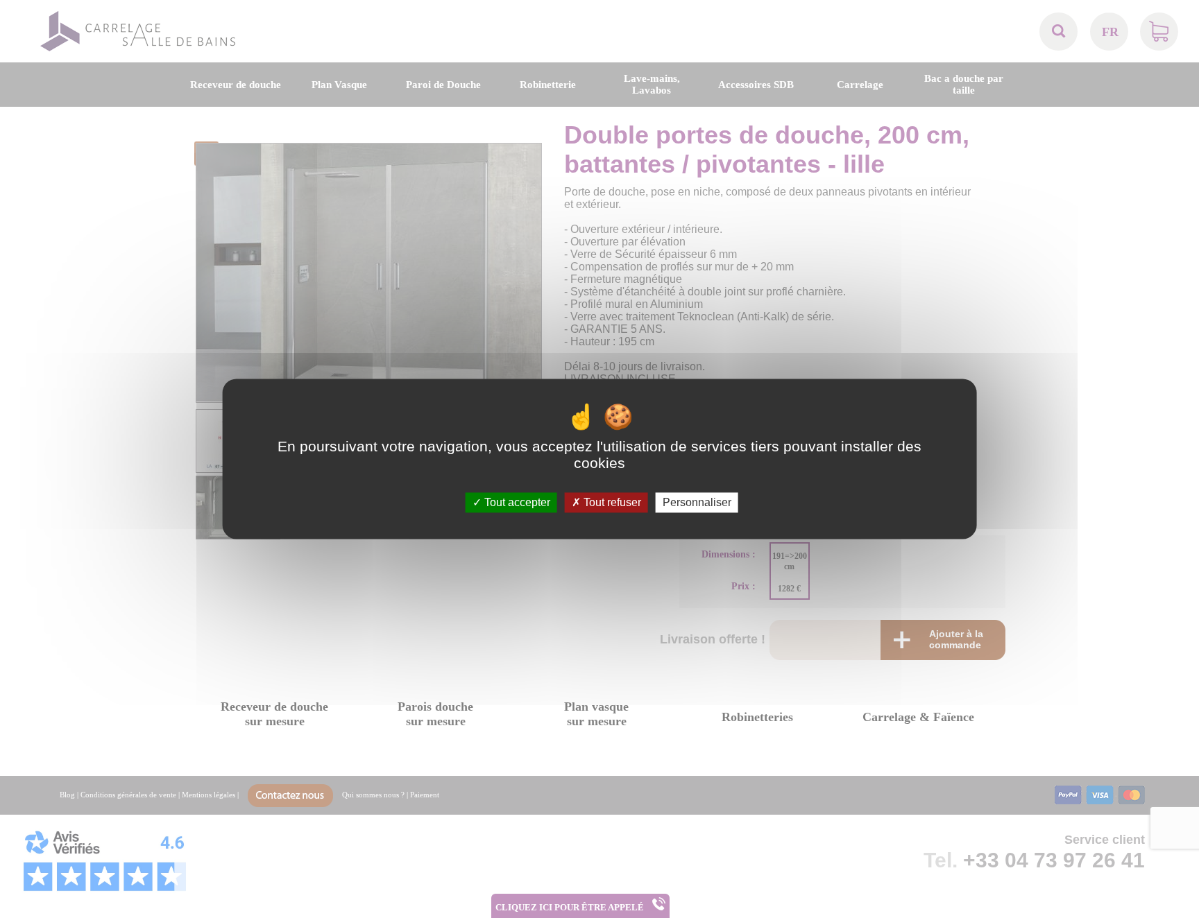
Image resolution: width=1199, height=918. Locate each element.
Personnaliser (697, 502)
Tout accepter (516, 502)
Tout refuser (611, 502)
